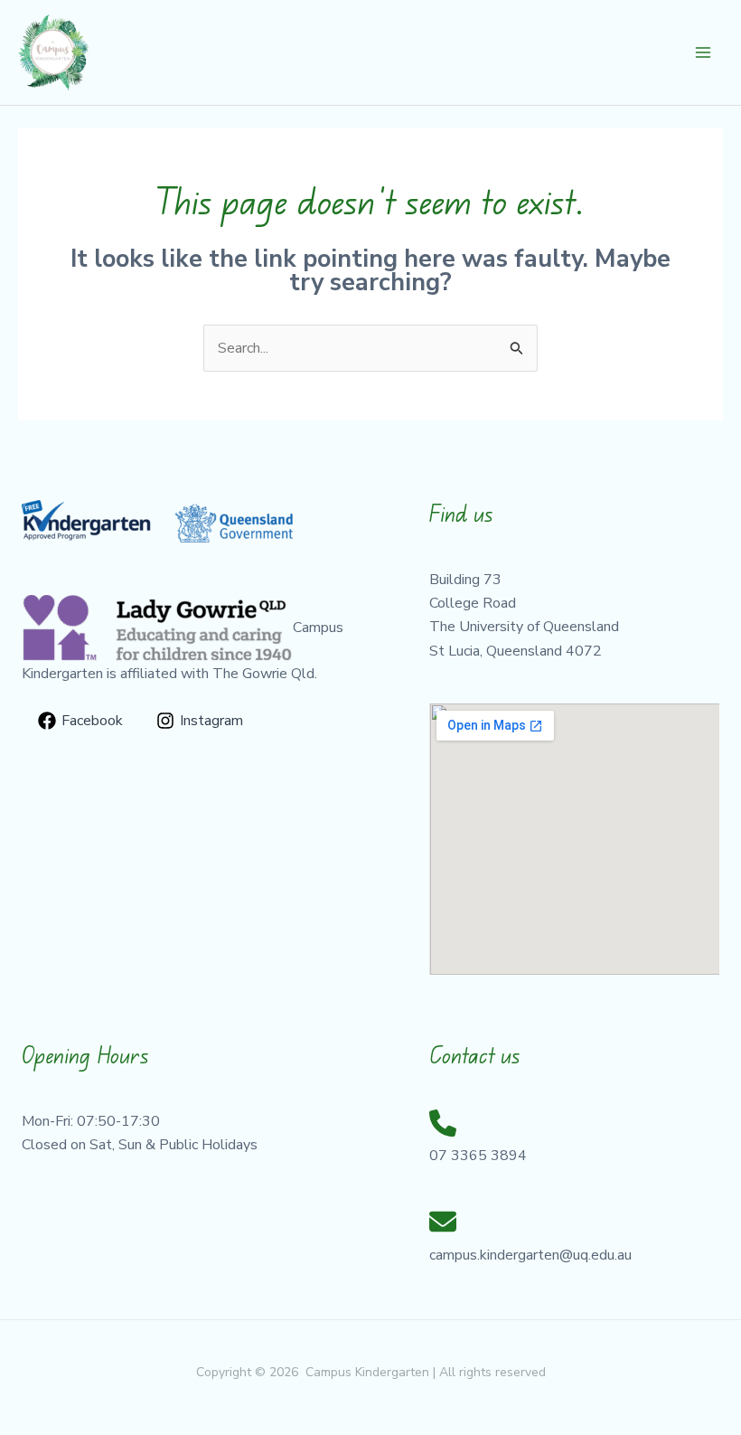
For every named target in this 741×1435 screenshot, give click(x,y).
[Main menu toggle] (703, 52)
